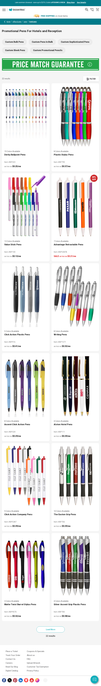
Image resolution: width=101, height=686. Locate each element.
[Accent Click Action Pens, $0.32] (26, 386)
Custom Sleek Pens (15, 50)
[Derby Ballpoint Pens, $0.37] (26, 116)
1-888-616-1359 (92, 9)
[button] (91, 78)
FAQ (28, 659)
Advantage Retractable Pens (68, 244)
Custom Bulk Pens (14, 42)
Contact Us (10, 659)
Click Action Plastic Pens (17, 334)
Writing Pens (60, 334)
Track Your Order (13, 655)
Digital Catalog (12, 671)
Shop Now (71, 2)
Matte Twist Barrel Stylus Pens (20, 604)
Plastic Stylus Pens (64, 154)
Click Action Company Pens (18, 514)
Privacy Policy (33, 671)
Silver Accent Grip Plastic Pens (70, 604)
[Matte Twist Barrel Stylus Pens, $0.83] (26, 566)
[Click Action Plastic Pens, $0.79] (26, 296)
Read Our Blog (12, 667)
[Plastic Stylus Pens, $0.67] (75, 116)
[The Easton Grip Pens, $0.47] (75, 476)
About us (31, 655)
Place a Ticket (12, 651)
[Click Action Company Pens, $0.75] (26, 476)
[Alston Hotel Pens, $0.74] (75, 386)
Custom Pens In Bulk (42, 42)
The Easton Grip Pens (65, 514)
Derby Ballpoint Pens (15, 154)
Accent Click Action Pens (17, 424)
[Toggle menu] (3, 9)
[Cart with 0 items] (97, 9)
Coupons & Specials (35, 651)
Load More (50, 629)
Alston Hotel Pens (63, 424)
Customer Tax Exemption (38, 667)
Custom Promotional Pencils (47, 50)
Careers (9, 663)
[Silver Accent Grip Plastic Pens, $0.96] (75, 566)
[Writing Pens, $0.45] (75, 296)
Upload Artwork (33, 663)
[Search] (87, 10)
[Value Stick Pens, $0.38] (26, 206)
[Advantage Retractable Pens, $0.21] (75, 206)
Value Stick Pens (13, 244)
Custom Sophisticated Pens (75, 42)
